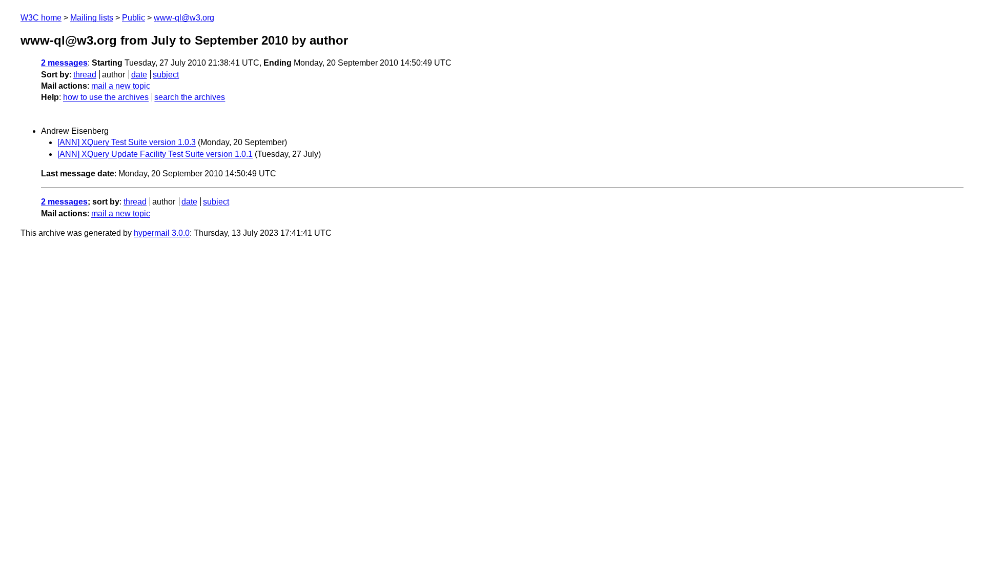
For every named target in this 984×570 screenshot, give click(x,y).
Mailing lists (91, 17)
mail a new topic (120, 86)
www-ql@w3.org (184, 17)
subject (166, 74)
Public (133, 17)
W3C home (40, 17)
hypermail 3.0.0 (162, 233)
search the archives (189, 97)
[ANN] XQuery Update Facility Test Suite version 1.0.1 (155, 154)
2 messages (64, 62)
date (139, 74)
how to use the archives (106, 97)
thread (84, 74)
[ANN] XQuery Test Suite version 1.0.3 (126, 142)
